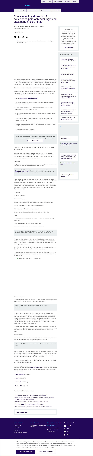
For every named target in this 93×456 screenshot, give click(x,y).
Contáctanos (67, 1)
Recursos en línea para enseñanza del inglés (38, 426)
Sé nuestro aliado (51, 425)
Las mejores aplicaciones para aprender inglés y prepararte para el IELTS (68, 67)
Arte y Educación (56, 10)
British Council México (18, 5)
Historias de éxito (51, 431)
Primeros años (19, 374)
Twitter (68, 428)
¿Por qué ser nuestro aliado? (53, 428)
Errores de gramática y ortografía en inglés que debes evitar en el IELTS (68, 96)
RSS (67, 431)
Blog (50, 1)
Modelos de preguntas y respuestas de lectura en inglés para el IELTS (68, 81)
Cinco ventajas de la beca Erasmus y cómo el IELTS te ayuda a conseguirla (68, 104)
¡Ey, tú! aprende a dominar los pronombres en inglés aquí (30, 395)
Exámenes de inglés (32, 10)
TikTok (68, 434)
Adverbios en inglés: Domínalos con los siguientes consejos (31, 401)
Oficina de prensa (17, 427)
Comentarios (16, 428)
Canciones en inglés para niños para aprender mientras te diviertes (33, 406)
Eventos (48, 10)
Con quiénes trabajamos (52, 429)
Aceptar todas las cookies (25, 451)
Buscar (78, 1)
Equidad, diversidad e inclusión (20, 432)
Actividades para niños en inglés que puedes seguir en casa (68, 88)
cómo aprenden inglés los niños (27, 98)
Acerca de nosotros (18, 422)
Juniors (17, 382)
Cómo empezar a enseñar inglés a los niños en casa (67, 73)
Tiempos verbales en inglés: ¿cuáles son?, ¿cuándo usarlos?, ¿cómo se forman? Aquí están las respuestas (34, 398)
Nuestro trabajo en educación (53, 422)
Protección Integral (18, 430)
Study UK (41, 10)
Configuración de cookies (46, 451)
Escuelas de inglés (58, 1)
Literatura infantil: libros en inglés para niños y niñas (29, 404)
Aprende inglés (22, 10)
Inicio (15, 10)
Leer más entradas (22, 412)
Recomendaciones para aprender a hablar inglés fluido (68, 60)
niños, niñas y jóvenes (36, 367)
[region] (46, 447)
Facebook (69, 425)
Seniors (17, 385)
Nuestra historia (17, 425)
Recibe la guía (35, 140)
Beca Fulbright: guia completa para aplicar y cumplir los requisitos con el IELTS (68, 111)
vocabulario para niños (21, 171)
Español (44, 1)
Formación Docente (35, 422)
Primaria (17, 378)
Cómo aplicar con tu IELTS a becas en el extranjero (68, 118)
